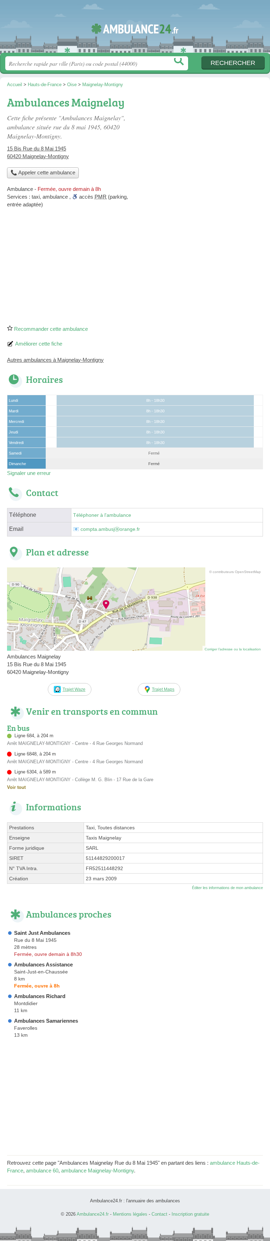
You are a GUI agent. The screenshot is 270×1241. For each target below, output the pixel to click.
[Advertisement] (135, 269)
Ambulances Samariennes (46, 1021)
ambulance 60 (42, 1171)
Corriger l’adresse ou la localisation (233, 649)
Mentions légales (130, 1214)
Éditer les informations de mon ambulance (227, 888)
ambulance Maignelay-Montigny (97, 1171)
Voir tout (16, 787)
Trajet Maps (163, 689)
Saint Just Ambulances (42, 933)
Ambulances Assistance (43, 964)
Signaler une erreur (29, 473)
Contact (159, 1214)
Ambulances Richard (39, 996)
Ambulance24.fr (135, 29)
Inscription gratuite (190, 1214)
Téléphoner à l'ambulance (102, 515)
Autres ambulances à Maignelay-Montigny (55, 360)
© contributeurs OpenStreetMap (235, 572)
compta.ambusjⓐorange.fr (110, 529)
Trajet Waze (74, 689)
